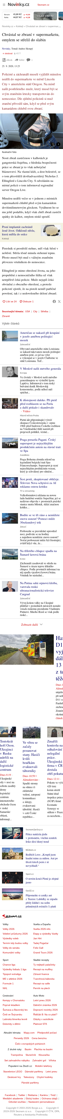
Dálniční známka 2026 (45, 1005)
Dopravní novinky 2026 (45, 1009)
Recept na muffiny (43, 969)
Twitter (21, 1095)
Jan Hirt (37, 938)
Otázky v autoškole (43, 1019)
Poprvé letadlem (11, 1005)
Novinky (6, 48)
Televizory (29, 1077)
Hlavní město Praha (29, 415)
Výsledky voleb (10, 938)
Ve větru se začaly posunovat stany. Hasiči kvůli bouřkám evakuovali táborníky (31, 756)
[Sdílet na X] (59, 301)
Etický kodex (32, 1098)
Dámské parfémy (34, 1071)
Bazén (28, 1049)
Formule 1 (8, 983)
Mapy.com (29, 1032)
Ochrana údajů (49, 1098)
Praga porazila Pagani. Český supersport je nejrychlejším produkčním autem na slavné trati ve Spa (40, 445)
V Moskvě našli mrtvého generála (40, 368)
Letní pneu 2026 (42, 1000)
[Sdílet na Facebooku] (54, 301)
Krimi (22, 559)
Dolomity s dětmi (11, 1024)
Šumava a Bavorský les (15, 1009)
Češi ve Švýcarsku (12, 1014)
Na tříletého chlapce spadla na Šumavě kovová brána (38, 552)
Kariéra (44, 1095)
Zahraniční (25, 344)
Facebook (10, 1095)
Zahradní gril (39, 1060)
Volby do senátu (11, 947)
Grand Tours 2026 (43, 952)
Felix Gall (38, 947)
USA (27, 311)
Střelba (44, 311)
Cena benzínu (39, 1038)
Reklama (32, 1095)
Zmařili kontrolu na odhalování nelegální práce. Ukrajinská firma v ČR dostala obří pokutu (55, 757)
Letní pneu (51, 1071)
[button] (31, 131)
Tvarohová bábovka (43, 978)
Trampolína (17, 1055)
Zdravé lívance (41, 974)
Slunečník (31, 1055)
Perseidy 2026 (21, 1038)
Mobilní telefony (43, 1066)
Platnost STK (40, 1024)
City (35, 311)
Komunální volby (11, 952)
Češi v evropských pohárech (30, 1043)
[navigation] (4, 4)
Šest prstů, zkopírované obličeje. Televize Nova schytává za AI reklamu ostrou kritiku (39, 482)
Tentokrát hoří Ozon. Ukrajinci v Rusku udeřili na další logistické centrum (7, 755)
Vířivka (52, 1060)
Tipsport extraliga (12, 974)
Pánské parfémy (30, 1082)
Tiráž (53, 1095)
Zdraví (23, 527)
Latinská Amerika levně (15, 1019)
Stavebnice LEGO (12, 1071)
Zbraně (6, 316)
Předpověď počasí (47, 1032)
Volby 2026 (8, 929)
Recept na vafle (41, 983)
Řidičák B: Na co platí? (45, 1014)
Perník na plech (41, 988)
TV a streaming (27, 491)
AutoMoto (24, 455)
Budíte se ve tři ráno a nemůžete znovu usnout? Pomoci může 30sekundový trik (40, 518)
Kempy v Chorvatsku (14, 1000)
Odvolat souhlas (17, 1101)
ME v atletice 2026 (12, 978)
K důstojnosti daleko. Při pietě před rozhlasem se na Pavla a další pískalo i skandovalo (38, 403)
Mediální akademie (13, 1098)
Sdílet (21, 59)
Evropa (23, 373)
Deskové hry (14, 1077)
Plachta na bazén (43, 1049)
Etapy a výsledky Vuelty (45, 933)
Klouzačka (44, 1055)
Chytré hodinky (45, 1077)
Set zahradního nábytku (17, 1060)
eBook (9, 59)
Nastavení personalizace (41, 1101)
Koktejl (5, 239)
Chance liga (9, 964)
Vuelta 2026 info (41, 929)
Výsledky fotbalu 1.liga (14, 969)
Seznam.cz (43, 4)
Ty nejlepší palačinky (44, 964)
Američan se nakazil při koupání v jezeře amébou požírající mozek (39, 336)
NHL (5, 988)
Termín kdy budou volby (15, 943)
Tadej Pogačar (41, 943)
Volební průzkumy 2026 (15, 933)
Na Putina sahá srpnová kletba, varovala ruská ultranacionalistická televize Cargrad (39, 588)
